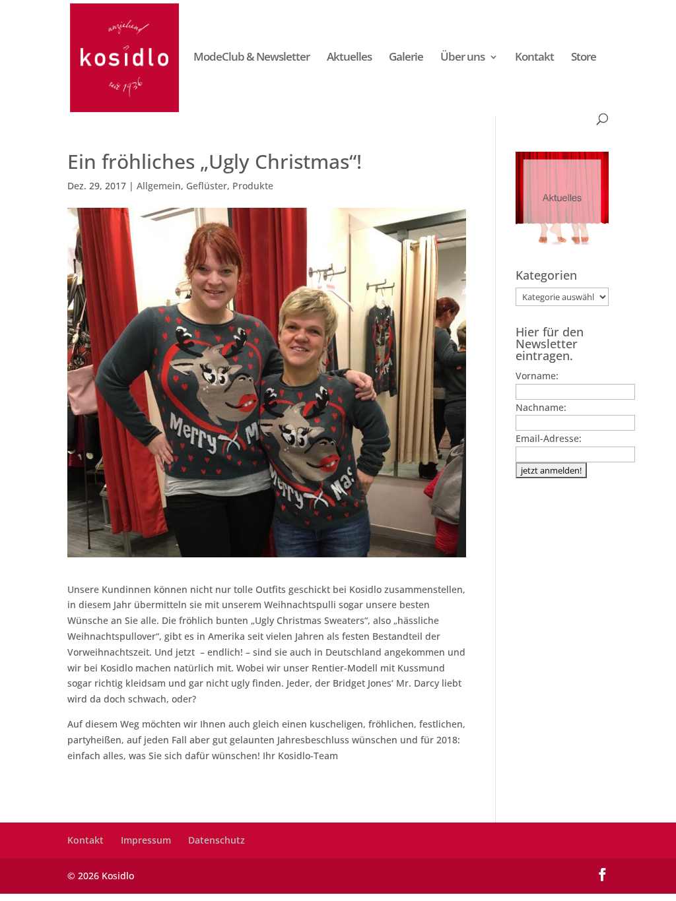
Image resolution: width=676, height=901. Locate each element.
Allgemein (159, 185)
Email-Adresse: (549, 438)
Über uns (462, 58)
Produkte (252, 185)
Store (583, 58)
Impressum (146, 840)
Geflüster (206, 185)
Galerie (406, 58)
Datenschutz (216, 840)
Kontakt (534, 58)
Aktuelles (349, 58)
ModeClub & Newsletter (251, 58)
